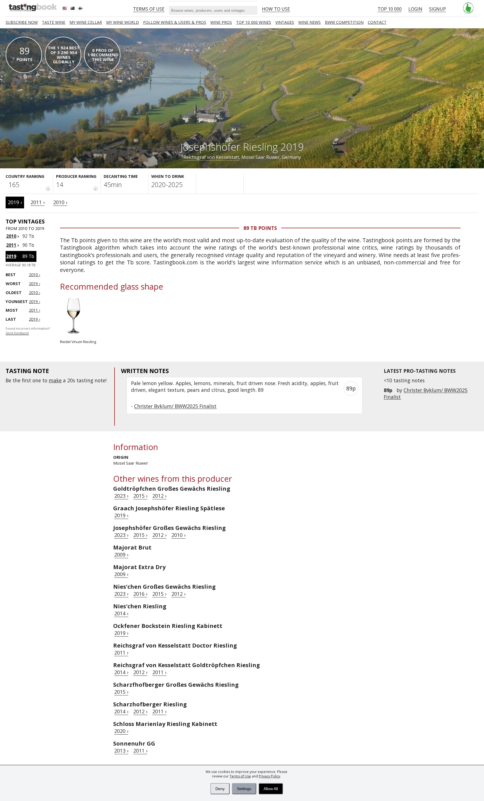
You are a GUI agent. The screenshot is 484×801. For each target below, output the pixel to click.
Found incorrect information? (28, 331)
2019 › (15, 202)
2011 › (38, 202)
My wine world (122, 22)
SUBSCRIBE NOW (22, 22)
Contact (377, 22)
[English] (65, 9)
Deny (220, 788)
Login (415, 9)
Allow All (271, 788)
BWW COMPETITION (344, 22)
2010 (11, 236)
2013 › (121, 750)
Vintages (284, 22)
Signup (437, 9)
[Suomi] (81, 9)
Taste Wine (53, 22)
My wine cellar (85, 22)
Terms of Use (240, 776)
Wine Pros (221, 22)
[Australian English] (73, 9)
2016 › (140, 593)
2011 (11, 245)
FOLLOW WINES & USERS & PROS (174, 22)
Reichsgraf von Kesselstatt (211, 157)
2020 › (121, 731)
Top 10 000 (390, 9)
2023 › (121, 495)
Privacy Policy (269, 776)
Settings (244, 788)
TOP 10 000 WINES (253, 22)
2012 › (159, 495)
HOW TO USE (276, 9)
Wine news (309, 22)
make (55, 380)
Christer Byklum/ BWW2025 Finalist (175, 406)
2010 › (60, 202)
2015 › (140, 495)
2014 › (121, 613)
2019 (11, 256)
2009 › (121, 554)
